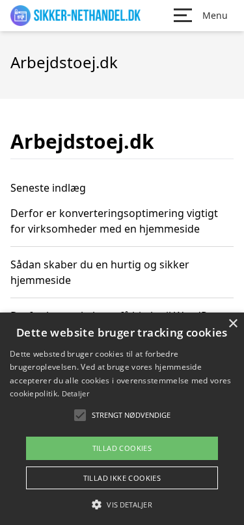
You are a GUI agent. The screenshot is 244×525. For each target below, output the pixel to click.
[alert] (122, 419)
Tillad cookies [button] (122, 448)
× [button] (232, 324)
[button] (122, 504)
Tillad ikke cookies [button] (122, 478)
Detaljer (75, 393)
